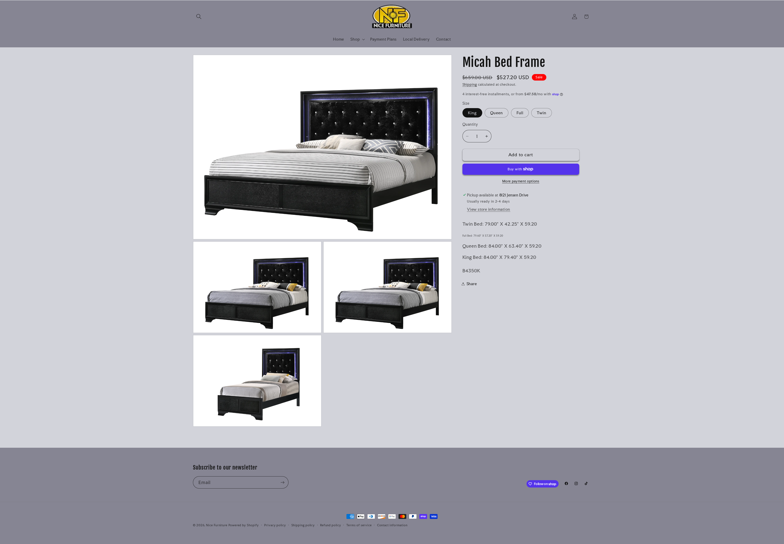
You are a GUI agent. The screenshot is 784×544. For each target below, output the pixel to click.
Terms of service (359, 525)
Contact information (392, 525)
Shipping (469, 84)
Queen (496, 112)
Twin (541, 112)
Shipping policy (303, 525)
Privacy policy (275, 525)
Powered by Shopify (243, 525)
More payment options (520, 181)
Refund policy (330, 525)
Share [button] (472, 283)
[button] (199, 16)
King (472, 112)
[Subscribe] (282, 482)
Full (520, 112)
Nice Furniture (216, 525)
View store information (488, 209)
